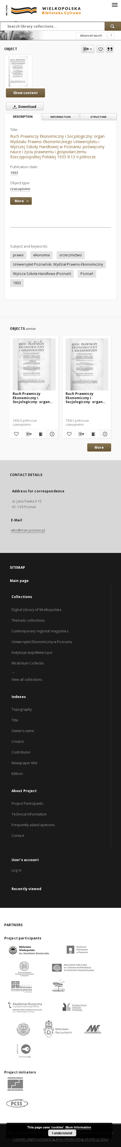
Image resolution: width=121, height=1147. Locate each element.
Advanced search (91, 35)
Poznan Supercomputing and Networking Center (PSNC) (60, 1138)
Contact (18, 835)
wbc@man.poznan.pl (28, 530)
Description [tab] (23, 117)
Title (15, 720)
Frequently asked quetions (33, 825)
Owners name (23, 730)
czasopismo (20, 188)
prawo (18, 255)
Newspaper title (24, 763)
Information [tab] (60, 117)
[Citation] (109, 49)
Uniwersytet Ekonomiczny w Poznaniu (42, 641)
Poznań (86, 273)
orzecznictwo (70, 255)
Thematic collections (28, 620)
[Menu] (114, 4)
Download (26, 106)
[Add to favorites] (100, 49)
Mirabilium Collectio (28, 663)
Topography (22, 709)
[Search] (113, 26)
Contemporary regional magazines (40, 631)
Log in (16, 870)
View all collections (27, 679)
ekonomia (41, 255)
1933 (14, 172)
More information (78, 1127)
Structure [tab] (98, 117)
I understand (62, 1132)
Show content (25, 92)
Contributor (21, 752)
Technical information (29, 814)
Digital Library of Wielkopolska (36, 609)
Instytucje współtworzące (32, 652)
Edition (17, 773)
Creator (18, 741)
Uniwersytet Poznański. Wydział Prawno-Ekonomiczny (58, 264)
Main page (19, 580)
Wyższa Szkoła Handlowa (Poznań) (42, 273)
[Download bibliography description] (28, 434)
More (99, 447)
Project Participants (27, 803)
